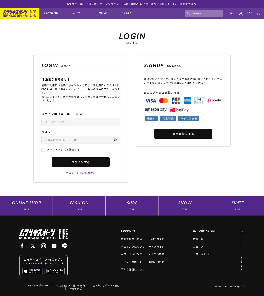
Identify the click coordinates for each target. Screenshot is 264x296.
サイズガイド (156, 246)
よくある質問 (156, 254)
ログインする (80, 162)
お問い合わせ (156, 262)
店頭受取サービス (131, 239)
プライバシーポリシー (36, 285)
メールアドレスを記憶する (63, 149)
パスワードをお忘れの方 (81, 172)
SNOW (101, 13)
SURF (76, 13)
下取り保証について (133, 269)
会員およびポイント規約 (106, 285)
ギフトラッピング (131, 254)
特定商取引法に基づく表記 (70, 285)
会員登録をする (183, 134)
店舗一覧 (198, 239)
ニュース (198, 246)
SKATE (127, 13)
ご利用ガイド (156, 239)
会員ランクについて (133, 246)
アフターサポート (131, 262)
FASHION (51, 13)
